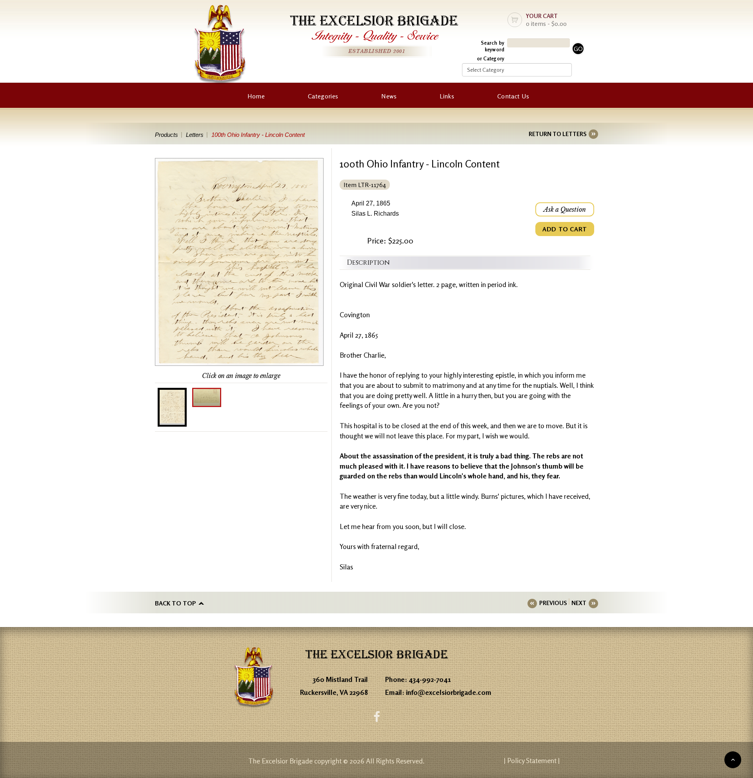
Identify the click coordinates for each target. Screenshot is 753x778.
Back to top (175, 603)
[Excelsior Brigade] (220, 46)
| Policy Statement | (532, 760)
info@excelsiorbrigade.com (448, 692)
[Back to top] (732, 759)
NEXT (578, 603)
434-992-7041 (430, 679)
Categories (323, 96)
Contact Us (513, 96)
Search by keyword (492, 46)
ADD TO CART (564, 229)
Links (447, 96)
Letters (195, 134)
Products (166, 134)
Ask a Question (565, 209)
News (389, 96)
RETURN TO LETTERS (557, 134)
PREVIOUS (553, 603)
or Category (490, 58)
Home (256, 96)
